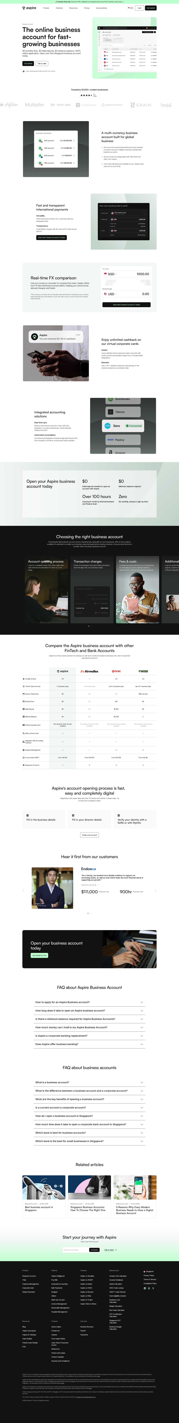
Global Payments (28, 1292)
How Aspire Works (58, 1339)
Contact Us (55, 1331)
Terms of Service (150, 1279)
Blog (24, 1327)
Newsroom (55, 1349)
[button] (46, 8)
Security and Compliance (60, 1361)
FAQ (24, 1347)
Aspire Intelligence (58, 1276)
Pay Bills (54, 1280)
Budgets (54, 1292)
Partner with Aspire (58, 1353)
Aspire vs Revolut (86, 1292)
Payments (84, 1335)
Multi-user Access (58, 1300)
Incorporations (101, 8)
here (98, 1376)
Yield (24, 1280)
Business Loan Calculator (114, 1301)
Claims (53, 1296)
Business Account (29, 1276)
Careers (54, 1335)
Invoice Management (59, 1304)
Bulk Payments (56, 1288)
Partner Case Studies (30, 1343)
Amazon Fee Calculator (118, 1276)
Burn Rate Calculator (116, 1310)
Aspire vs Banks (86, 1284)
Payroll (82, 1331)
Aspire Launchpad (29, 1331)
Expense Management (30, 1284)
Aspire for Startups (29, 1335)
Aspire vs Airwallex (87, 1276)
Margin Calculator (115, 1306)
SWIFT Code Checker (117, 1292)
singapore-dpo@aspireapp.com (86, 1397)
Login (139, 8)
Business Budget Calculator (115, 1328)
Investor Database (116, 1280)
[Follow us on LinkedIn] (145, 1288)
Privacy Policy (149, 1275)
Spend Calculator (115, 1284)
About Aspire (56, 1327)
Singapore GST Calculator (115, 1321)
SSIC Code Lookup (116, 1288)
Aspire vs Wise (85, 1296)
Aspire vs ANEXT (86, 1280)
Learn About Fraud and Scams (59, 1344)
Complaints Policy (150, 1283)
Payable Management (59, 1312)
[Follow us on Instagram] (149, 1288)
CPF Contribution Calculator (115, 1315)
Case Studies (27, 1339)
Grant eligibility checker (117, 1296)
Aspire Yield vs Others (88, 1304)
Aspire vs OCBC (86, 1288)
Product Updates (57, 1357)
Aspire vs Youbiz (86, 1300)
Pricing (86, 8)
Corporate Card (28, 1288)
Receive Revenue (86, 1327)
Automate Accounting (59, 1284)
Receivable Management (60, 1308)
